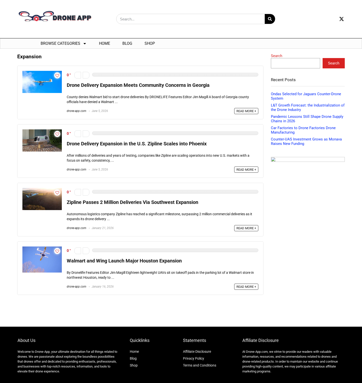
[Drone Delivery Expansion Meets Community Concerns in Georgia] (42, 73)
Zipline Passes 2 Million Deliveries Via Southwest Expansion (132, 202)
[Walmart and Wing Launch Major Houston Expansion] (42, 248)
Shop (150, 43)
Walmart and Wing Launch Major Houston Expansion (124, 261)
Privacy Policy (193, 358)
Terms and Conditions (199, 365)
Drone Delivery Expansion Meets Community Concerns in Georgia (138, 85)
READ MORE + (246, 111)
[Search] (270, 19)
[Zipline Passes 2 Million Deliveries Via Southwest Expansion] (42, 190)
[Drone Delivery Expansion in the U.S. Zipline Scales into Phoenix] (42, 131)
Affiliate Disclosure (197, 351)
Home (104, 43)
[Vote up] (86, 75)
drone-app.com (76, 111)
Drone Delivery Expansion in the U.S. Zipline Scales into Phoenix (137, 144)
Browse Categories (60, 43)
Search (276, 56)
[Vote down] (77, 75)
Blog (127, 43)
